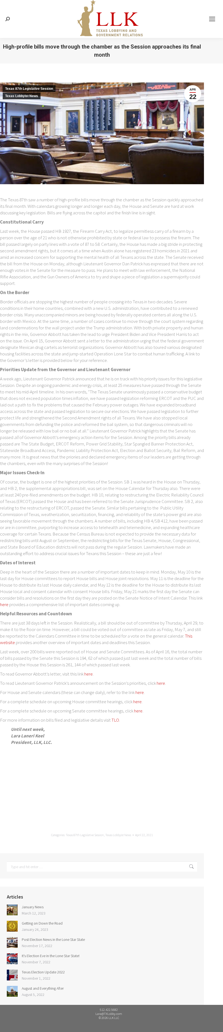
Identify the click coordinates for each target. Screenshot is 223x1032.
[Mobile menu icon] (212, 19)
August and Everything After (43, 988)
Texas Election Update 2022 (43, 972)
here (4, 604)
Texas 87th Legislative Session (29, 89)
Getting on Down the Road (42, 923)
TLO (115, 720)
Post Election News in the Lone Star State (53, 939)
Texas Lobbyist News (21, 96)
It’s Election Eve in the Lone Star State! (50, 955)
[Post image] (12, 909)
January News (33, 906)
